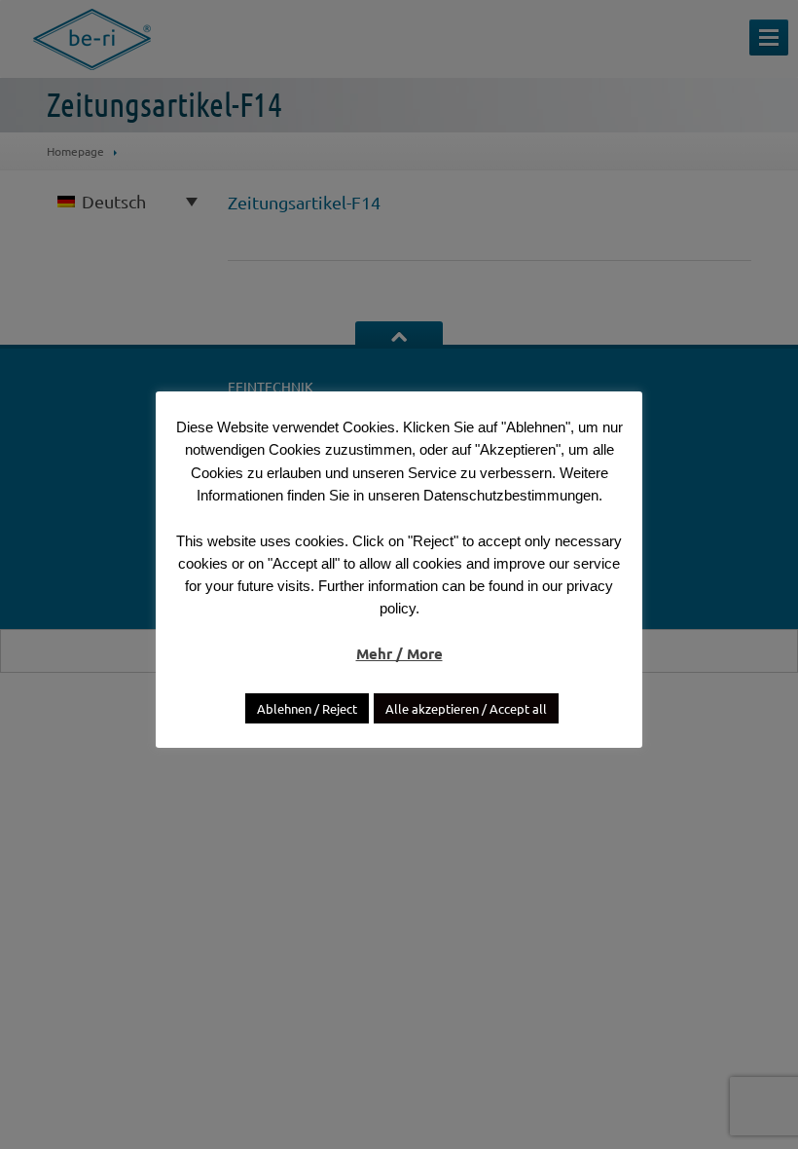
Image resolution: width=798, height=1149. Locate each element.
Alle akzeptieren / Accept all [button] (466, 708)
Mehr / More (399, 653)
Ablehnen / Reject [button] (307, 708)
